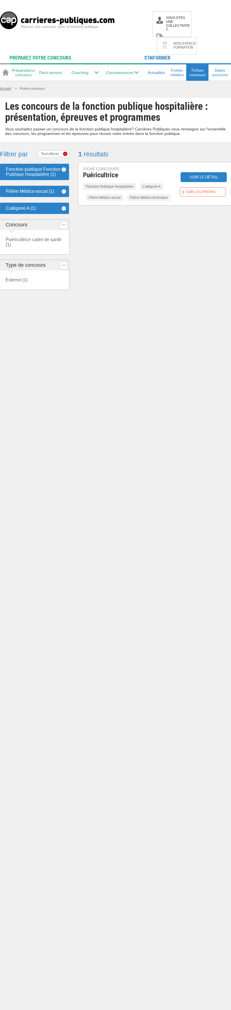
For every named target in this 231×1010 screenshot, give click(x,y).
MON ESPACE (185, 45)
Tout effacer (50, 154)
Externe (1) (17, 279)
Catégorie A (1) (21, 208)
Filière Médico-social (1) (30, 191)
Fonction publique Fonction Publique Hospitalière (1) (33, 172)
